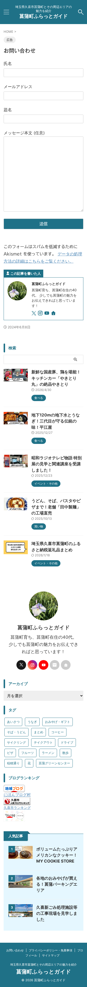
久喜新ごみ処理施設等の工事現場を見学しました (56, 913)
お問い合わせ (15, 950)
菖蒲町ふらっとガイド (43, 16)
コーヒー (57, 732)
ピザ (10, 753)
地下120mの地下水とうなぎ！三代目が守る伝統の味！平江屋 (55, 421)
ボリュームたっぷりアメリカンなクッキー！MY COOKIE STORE (56, 855)
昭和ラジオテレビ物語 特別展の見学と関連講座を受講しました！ (56, 464)
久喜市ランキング (17, 807)
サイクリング (16, 742)
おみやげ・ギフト (57, 722)
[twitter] (34, 314)
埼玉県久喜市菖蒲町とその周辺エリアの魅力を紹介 (43, 964)
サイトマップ (50, 955)
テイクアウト (43, 742)
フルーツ (27, 753)
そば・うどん (16, 732)
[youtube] (47, 314)
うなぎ (32, 722)
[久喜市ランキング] (17, 802)
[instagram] (41, 314)
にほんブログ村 (17, 794)
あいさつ (13, 722)
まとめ (38, 732)
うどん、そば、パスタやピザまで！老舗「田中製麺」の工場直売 (56, 506)
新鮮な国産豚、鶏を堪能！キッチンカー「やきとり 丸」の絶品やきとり (56, 378)
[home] (54, 314)
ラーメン (48, 753)
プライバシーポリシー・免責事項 (50, 950)
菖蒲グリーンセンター (54, 763)
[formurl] (54, 665)
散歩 (65, 753)
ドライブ (67, 742)
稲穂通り (13, 763)
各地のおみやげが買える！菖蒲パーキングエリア (56, 884)
